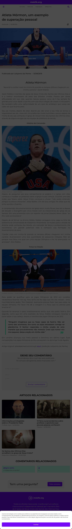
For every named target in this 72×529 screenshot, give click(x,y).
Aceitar (36, 524)
